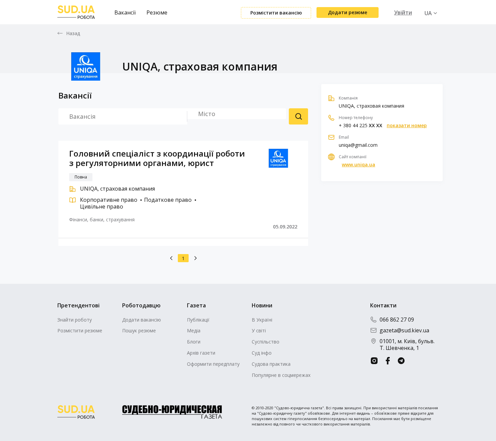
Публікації (198, 319)
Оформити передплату (213, 364)
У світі (259, 330)
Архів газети (201, 353)
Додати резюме (347, 12)
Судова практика (271, 364)
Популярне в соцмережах (281, 375)
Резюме (156, 12)
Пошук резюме (298, 116)
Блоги (193, 341)
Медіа (193, 330)
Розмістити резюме (79, 330)
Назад (73, 33)
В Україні (262, 319)
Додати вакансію (141, 319)
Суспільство (265, 341)
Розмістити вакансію (276, 12)
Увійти (403, 12)
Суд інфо (262, 353)
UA (428, 13)
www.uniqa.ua (358, 165)
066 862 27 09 (397, 319)
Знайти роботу (74, 319)
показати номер (407, 125)
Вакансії (125, 12)
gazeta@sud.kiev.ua (404, 330)
